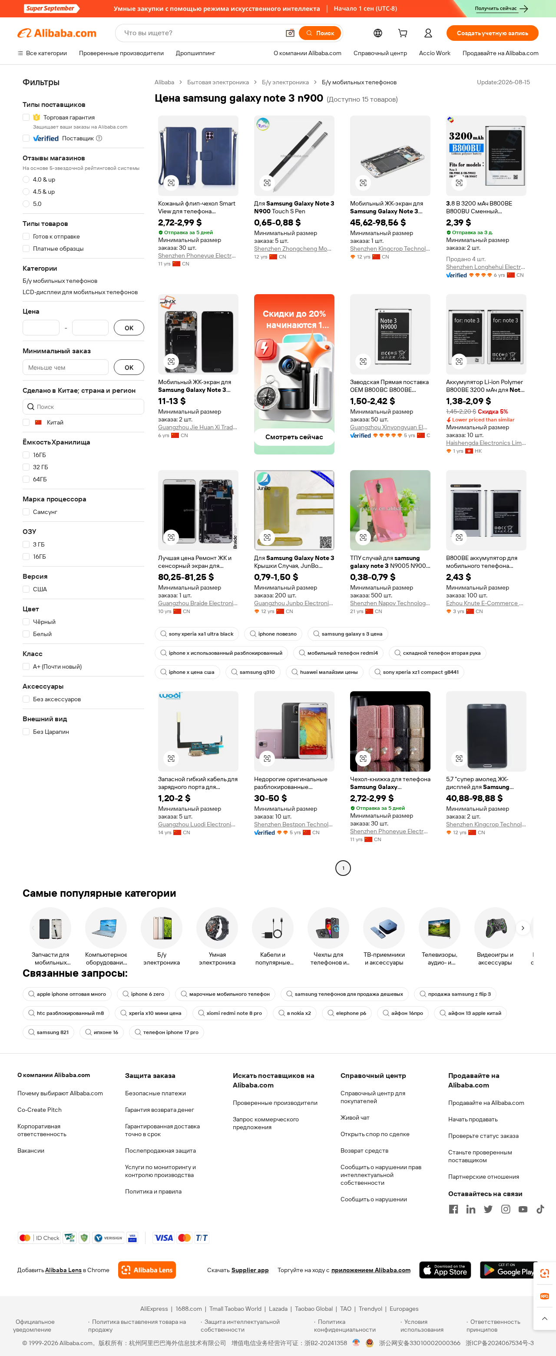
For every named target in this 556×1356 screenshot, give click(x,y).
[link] (544, 1273)
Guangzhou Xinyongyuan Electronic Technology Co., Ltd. (390, 427)
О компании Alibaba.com (53, 1074)
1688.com (188, 1308)
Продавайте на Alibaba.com (486, 1102)
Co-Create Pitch (39, 1109)
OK (129, 328)
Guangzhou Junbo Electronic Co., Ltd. (294, 603)
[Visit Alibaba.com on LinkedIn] (471, 1209)
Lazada (278, 1308)
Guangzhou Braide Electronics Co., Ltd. (198, 603)
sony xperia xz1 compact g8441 (421, 672)
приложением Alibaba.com (370, 1269)
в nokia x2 (299, 1013)
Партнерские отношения (483, 1176)
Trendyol (370, 1308)
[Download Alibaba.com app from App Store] (445, 1270)
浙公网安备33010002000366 (419, 1342)
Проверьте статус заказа (483, 1135)
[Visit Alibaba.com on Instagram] (505, 1209)
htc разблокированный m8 (70, 1013)
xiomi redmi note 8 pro (234, 1013)
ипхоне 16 (106, 1032)
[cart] (404, 34)
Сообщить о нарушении (374, 1199)
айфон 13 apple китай (474, 1013)
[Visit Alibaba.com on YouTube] (523, 1209)
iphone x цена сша (192, 672)
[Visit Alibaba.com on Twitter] (488, 1209)
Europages (404, 1308)
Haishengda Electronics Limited (486, 442)
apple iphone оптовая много (71, 994)
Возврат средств (364, 1150)
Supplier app (250, 1269)
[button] (290, 33)
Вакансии (30, 1150)
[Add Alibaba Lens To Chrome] (147, 1270)
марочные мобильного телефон (229, 994)
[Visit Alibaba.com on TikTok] (540, 1209)
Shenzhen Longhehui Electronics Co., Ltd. (486, 266)
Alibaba (164, 82)
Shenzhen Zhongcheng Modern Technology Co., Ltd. (294, 248)
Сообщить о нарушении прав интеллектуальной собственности (381, 1175)
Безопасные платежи (155, 1093)
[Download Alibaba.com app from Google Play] (509, 1270)
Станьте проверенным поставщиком (480, 1156)
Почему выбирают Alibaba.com (60, 1093)
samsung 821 (53, 1032)
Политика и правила (153, 1191)
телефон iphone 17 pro (171, 1032)
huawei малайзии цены (329, 672)
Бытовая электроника (218, 82)
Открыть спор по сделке (375, 1134)
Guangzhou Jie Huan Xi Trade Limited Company (198, 427)
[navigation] (83, 476)
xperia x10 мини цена (155, 1013)
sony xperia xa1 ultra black (201, 634)
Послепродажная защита (160, 1150)
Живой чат (355, 1117)
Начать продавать (473, 1119)
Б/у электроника (285, 82)
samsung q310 (257, 672)
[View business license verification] (356, 1343)
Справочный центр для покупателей (373, 1097)
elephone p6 (351, 1013)
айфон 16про (407, 1013)
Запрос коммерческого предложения (266, 1123)
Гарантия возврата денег (159, 1109)
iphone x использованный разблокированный (225, 653)
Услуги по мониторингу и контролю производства (160, 1171)
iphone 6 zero (147, 994)
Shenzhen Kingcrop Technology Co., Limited (390, 248)
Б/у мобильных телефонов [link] (359, 82)
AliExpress (154, 1308)
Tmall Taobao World (235, 1308)
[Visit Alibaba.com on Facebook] (453, 1209)
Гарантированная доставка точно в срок (162, 1130)
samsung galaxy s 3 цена (352, 634)
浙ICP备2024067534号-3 (500, 1342)
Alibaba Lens (63, 1269)
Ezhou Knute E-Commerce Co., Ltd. (486, 603)
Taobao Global (314, 1308)
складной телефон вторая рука (442, 653)
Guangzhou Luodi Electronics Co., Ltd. (198, 824)
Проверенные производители (275, 1102)
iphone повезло (277, 634)
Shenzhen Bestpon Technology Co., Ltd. (294, 824)
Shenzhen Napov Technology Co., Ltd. (390, 603)
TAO (345, 1308)
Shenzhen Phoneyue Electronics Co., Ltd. (198, 255)
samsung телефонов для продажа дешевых (349, 994)
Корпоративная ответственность (41, 1130)
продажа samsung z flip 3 (459, 994)
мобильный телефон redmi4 (343, 653)
